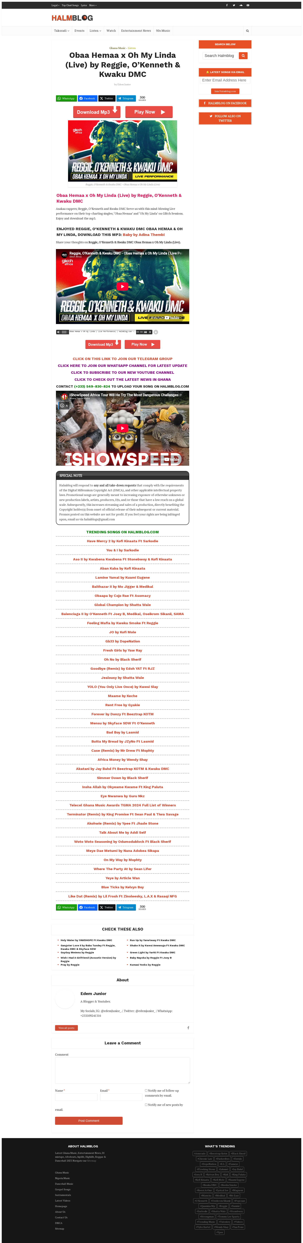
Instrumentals (63, 1195)
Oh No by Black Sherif (122, 659)
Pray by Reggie (70, 964)
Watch (111, 30)
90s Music (163, 30)
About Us (60, 1211)
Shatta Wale (219, 1211)
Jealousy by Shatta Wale (122, 678)
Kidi (226, 1174)
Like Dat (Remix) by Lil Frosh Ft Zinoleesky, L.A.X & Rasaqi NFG (122, 896)
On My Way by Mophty (123, 860)
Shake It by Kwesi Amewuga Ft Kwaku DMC (157, 945)
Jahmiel (224, 1169)
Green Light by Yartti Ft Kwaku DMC (152, 952)
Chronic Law (205, 1158)
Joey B (198, 1174)
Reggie (223, 1206)
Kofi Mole (219, 1179)
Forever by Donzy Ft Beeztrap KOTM (123, 714)
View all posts (66, 1027)
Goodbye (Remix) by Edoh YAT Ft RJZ (122, 668)
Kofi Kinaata (202, 1179)
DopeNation (209, 1164)
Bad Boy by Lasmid (122, 732)
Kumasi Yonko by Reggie (145, 964)
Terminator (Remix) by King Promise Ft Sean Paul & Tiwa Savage (123, 814)
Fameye (234, 1164)
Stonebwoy (237, 1211)
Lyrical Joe (222, 1190)
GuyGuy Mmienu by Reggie (77, 952)
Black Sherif (238, 1153)
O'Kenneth (201, 1200)
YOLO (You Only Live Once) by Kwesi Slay (122, 687)
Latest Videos (62, 1200)
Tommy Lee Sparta (229, 1216)
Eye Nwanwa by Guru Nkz (123, 796)
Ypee (220, 1232)
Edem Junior (124, 84)
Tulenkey (225, 1221)
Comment (62, 1054)
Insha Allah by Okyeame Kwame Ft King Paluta (122, 787)
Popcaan (240, 1200)
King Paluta (239, 1174)
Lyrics (84, 5)
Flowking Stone (206, 1169)
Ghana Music (117, 48)
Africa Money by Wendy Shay (123, 759)
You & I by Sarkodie (122, 550)
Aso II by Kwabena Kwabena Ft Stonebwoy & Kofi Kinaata (122, 559)
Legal (55, 5)
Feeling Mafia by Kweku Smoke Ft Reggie (122, 623)
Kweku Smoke (229, 1185)
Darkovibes (223, 1158)
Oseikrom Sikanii (221, 1200)
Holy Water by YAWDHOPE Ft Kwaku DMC (86, 940)
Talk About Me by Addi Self (122, 832)
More (92, 5)
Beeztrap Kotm (218, 1153)
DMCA (58, 1223)
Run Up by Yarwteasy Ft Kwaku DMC (153, 940)
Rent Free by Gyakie (122, 705)
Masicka (206, 1195)
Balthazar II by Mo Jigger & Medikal (122, 586)
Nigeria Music (62, 1178)
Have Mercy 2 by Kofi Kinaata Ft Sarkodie (122, 541)
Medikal (220, 1195)
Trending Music (206, 1221)
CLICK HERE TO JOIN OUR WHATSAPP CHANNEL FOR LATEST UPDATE (122, 365)
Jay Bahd (238, 1169)
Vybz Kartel (203, 1227)
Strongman (207, 1216)
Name (60, 1091)
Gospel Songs (62, 1189)
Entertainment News (136, 30)
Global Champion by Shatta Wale (122, 605)
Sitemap (91, 1160)
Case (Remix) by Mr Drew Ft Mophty (122, 750)
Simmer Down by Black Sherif (122, 778)
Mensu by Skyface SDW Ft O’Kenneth (122, 723)
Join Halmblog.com (225, 91)
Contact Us (61, 1217)
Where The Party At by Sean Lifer (123, 869)
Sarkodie (202, 1211)
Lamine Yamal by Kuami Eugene (122, 577)
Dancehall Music (64, 1183)
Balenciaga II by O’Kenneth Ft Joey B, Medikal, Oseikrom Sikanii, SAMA (122, 614)
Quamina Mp (208, 1206)
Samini (236, 1206)
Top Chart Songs (70, 5)
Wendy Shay (221, 1227)
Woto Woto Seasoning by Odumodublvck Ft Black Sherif (122, 841)
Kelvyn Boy (213, 1174)
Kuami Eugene (237, 1179)
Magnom (238, 1190)
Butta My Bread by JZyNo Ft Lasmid (123, 741)
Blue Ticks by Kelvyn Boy (122, 887)
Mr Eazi (234, 1195)
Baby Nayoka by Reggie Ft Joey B (151, 957)
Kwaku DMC (210, 1185)
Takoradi (60, 30)
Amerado (200, 1153)
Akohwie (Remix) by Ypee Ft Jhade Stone (122, 823)
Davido (238, 1158)
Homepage (61, 1206)
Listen (94, 30)
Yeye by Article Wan (123, 878)
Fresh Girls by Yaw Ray (122, 650)
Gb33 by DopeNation (122, 641)
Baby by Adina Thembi (144, 234)
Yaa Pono (238, 1227)
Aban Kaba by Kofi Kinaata (122, 568)
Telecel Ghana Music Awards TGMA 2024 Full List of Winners (122, 805)
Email (104, 1091)
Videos (239, 1221)
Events (79, 30)
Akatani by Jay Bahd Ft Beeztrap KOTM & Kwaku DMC (122, 769)
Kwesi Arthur (205, 1190)
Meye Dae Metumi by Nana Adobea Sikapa (122, 851)
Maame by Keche (122, 696)
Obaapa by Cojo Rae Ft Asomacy (123, 596)
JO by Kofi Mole (122, 632)
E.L (223, 1164)
